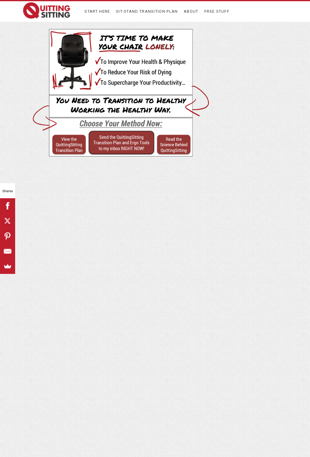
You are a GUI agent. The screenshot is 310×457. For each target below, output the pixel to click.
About (191, 11)
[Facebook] (7, 205)
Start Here (97, 11)
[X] (7, 220)
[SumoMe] (7, 266)
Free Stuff (216, 11)
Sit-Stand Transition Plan (147, 11)
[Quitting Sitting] (46, 16)
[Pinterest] (7, 236)
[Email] (7, 251)
